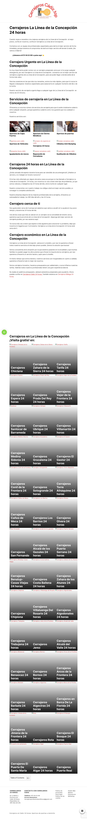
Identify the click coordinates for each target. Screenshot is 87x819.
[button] (4, 332)
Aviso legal (59, 794)
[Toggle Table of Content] (27, 778)
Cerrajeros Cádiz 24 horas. (33, 274)
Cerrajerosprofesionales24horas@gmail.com (38, 799)
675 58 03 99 (35, 795)
